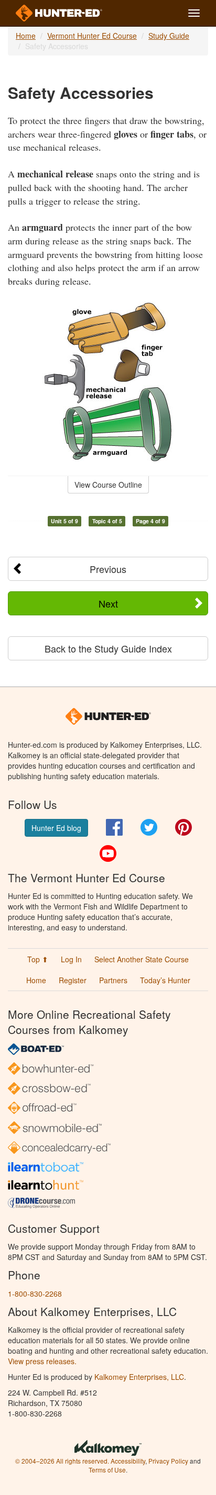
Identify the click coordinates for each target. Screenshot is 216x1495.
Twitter (149, 827)
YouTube (108, 853)
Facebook (114, 827)
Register (73, 980)
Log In (71, 959)
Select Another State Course (141, 959)
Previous (108, 569)
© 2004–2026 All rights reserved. (62, 1460)
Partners (113, 980)
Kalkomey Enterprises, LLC (139, 1377)
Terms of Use (107, 1469)
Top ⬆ (37, 959)
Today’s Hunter (165, 980)
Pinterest (183, 827)
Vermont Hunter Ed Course (92, 35)
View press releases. (42, 1361)
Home (26, 35)
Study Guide (168, 35)
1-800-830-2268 (35, 1293)
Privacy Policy (168, 1460)
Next (108, 603)
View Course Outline (108, 484)
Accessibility (128, 1460)
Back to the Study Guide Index (108, 648)
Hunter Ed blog (56, 828)
